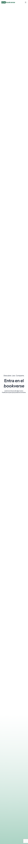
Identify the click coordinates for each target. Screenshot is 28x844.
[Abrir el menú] (26, 2)
